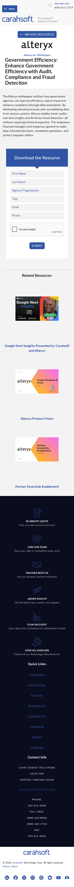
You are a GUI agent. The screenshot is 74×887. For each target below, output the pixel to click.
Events (37, 695)
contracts (37, 716)
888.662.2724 (64, 7)
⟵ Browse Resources (37, 34)
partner (37, 727)
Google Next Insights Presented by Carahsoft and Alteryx (37, 348)
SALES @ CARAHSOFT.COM (37, 789)
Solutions (37, 685)
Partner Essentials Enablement (37, 486)
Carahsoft (17, 862)
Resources (37, 706)
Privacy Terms (10, 866)
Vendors (37, 675)
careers (37, 747)
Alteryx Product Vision (37, 418)
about (37, 737)
